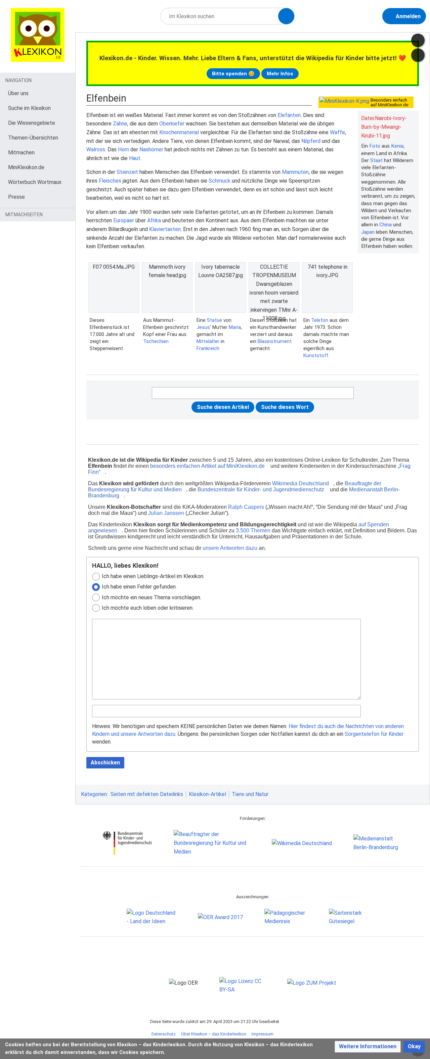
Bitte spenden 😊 (233, 74)
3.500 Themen (253, 530)
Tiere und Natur (250, 794)
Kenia (397, 146)
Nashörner (151, 149)
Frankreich (208, 348)
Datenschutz (164, 1033)
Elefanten (289, 115)
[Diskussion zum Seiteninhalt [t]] (418, 40)
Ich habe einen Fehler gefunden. (139, 586)
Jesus (203, 327)
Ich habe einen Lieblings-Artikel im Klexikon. (153, 576)
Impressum (262, 1033)
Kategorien (94, 794)
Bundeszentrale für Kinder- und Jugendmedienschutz (261, 489)
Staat (376, 160)
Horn (123, 149)
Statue (214, 320)
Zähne (120, 123)
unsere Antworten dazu (230, 548)
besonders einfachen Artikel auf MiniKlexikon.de (207, 466)
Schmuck (219, 181)
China (385, 225)
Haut (134, 158)
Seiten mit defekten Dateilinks (147, 794)
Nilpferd (310, 141)
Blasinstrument (275, 341)
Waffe (337, 132)
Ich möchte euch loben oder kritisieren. (148, 608)
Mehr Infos (280, 74)
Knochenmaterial (179, 132)
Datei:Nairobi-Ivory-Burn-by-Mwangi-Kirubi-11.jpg (384, 127)
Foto (374, 146)
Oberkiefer (171, 123)
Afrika (154, 220)
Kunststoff (315, 355)
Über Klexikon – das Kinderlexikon (213, 1033)
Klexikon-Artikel (207, 794)
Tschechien (156, 341)
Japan (368, 232)
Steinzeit (127, 172)
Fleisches (110, 181)
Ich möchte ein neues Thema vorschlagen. (151, 597)
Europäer (123, 220)
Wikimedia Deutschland (300, 483)
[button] (368, 1047)
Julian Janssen (166, 513)
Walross (95, 149)
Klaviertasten (165, 229)
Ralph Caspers (246, 507)
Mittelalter (208, 341)
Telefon (319, 320)
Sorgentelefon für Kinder (374, 734)
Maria (235, 327)
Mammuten (295, 172)
